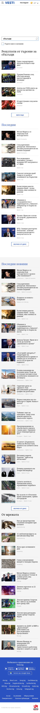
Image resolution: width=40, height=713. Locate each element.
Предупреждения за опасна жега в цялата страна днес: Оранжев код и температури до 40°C (26, 430)
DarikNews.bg (32, 680)
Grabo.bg (35, 686)
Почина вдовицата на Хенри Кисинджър (26, 469)
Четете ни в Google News (21, 673)
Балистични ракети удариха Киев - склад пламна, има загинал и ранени (26, 189)
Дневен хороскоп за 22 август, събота (26, 588)
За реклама (17, 696)
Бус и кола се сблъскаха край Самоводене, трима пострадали (27, 497)
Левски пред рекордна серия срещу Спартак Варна (26, 615)
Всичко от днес (20, 244)
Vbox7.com (13, 680)
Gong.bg (22, 680)
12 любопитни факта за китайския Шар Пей (26, 535)
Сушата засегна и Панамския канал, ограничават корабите (26, 483)
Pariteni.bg (10, 689)
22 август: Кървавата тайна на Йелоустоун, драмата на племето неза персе (27, 444)
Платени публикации (22, 698)
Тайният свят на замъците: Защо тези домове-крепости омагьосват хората (26, 415)
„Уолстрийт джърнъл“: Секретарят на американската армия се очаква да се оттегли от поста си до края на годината (27, 357)
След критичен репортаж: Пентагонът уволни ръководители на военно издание (27, 147)
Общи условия (29, 696)
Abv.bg (5, 680)
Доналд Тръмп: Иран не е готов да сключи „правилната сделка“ (27, 342)
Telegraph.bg (29, 689)
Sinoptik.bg (26, 686)
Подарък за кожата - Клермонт (25, 298)
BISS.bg (4, 686)
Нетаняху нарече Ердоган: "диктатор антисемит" (25, 457)
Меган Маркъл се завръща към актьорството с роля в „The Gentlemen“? (26, 273)
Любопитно (20, 278)
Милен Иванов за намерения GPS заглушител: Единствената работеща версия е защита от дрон (27, 645)
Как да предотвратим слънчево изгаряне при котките (27, 523)
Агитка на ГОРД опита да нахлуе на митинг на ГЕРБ (27, 90)
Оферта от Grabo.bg (22, 302)
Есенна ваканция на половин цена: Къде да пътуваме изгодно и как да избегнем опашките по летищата (27, 374)
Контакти (35, 698)
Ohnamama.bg (14, 686)
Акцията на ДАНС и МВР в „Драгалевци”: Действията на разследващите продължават (27, 629)
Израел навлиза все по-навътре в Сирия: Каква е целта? (27, 401)
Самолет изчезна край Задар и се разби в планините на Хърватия (27, 175)
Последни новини (15, 263)
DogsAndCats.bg (18, 683)
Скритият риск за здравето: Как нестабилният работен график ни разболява (26, 389)
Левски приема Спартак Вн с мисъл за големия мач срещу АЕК (27, 602)
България (19, 436)
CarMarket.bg (31, 683)
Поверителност (7, 698)
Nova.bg (7, 683)
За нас (8, 696)
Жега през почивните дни (26, 548)
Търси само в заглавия (14, 44)
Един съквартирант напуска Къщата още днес (25, 63)
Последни (24, 3)
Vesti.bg (9, 3)
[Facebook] (20, 701)
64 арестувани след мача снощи (27, 102)
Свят (18, 292)
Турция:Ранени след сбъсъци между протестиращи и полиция (25, 77)
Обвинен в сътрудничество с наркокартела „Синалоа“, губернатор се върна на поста (27, 204)
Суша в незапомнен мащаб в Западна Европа (27, 561)
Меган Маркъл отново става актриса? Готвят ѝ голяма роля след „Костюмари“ (27, 576)
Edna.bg (19, 689)
